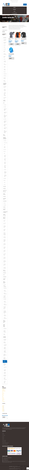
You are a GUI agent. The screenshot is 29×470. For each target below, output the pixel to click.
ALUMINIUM (5, 169)
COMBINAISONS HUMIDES (5, 112)
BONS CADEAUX (4, 135)
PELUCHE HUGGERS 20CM (4, 248)
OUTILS (4, 144)
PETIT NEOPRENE (4, 270)
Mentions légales (4, 441)
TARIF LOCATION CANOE (4, 282)
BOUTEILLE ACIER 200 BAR (5, 156)
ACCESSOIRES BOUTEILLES (5, 40)
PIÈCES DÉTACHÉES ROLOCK (5, 90)
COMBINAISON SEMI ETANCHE (5, 125)
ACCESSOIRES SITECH (5, 98)
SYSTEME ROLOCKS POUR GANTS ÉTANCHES (5, 94)
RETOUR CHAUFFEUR (5, 290)
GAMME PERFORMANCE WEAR (5, 355)
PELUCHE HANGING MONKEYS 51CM (4, 240)
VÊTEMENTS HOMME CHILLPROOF (5, 352)
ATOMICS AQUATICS (4, 100)
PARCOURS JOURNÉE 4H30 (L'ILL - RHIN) (5, 307)
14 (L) (2, 408)
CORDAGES (4, 188)
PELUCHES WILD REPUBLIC (4, 218)
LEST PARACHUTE (5, 64)
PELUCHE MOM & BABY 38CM (5, 261)
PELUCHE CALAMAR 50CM (5, 227)
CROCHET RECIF (4, 51)
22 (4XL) (3, 411)
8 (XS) (2, 406)
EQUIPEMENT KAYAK (4, 198)
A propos (3, 436)
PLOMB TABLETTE (5, 69)
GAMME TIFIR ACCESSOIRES (5, 379)
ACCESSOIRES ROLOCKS (5, 87)
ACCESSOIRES (4, 37)
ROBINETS (4, 180)
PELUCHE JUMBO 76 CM (5, 251)
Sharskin (11, 40)
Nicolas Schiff (10, 466)
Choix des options (11, 44)
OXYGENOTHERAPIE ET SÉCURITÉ (5, 212)
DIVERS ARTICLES (4, 194)
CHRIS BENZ (4, 186)
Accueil (3, 432)
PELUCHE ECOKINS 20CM (4, 230)
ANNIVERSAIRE (5, 328)
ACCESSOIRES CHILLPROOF (5, 345)
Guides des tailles (4, 440)
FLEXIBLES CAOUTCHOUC (5, 54)
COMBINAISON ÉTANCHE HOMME (5, 122)
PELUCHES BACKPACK (5, 267)
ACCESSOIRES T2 (5, 367)
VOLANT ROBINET (4, 147)
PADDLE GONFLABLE (4, 214)
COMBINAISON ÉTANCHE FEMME (5, 110)
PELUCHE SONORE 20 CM (5, 265)
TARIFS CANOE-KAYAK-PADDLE (4, 325)
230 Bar (4, 182)
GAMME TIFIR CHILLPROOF (5, 375)
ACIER (4, 153)
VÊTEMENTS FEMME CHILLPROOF (5, 348)
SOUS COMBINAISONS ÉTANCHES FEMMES (5, 116)
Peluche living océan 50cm (5, 258)
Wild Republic (3, 401)
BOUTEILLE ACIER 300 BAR (5, 163)
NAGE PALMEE (4, 334)
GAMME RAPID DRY (5, 361)
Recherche (3, 31)
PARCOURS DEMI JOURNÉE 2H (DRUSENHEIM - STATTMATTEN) (5, 287)
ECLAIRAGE (4, 196)
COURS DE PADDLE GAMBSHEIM (5, 331)
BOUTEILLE (5, 151)
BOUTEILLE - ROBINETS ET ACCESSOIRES (4, 138)
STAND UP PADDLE (4, 279)
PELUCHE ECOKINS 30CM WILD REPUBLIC (5, 233)
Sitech (2, 400)
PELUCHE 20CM (4, 221)
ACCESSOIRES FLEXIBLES (5, 42)
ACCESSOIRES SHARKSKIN (5, 339)
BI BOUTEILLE (5, 149)
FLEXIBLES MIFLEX (4, 56)
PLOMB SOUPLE (4, 66)
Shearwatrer (3, 399)
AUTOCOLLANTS (5, 142)
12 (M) (2, 407)
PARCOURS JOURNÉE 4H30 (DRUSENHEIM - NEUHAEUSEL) (5, 298)
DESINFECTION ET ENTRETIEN (4, 191)
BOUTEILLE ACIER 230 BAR (5, 159)
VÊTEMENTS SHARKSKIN (4, 337)
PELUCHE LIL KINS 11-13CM (5, 255)
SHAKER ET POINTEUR (5, 78)
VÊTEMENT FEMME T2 (5, 370)
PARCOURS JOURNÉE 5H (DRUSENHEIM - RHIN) (5, 312)
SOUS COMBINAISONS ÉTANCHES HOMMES (5, 131)
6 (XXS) (3, 405)
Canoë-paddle (3, 435)
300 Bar (4, 184)
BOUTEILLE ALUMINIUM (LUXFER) (5, 172)
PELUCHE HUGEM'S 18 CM (5, 244)
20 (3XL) (3, 410)
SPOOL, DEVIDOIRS (5, 80)
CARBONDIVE (5, 178)
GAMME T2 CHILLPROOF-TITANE (5, 364)
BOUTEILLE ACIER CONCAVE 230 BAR (5, 166)
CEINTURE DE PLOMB (5, 61)
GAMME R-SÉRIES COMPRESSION (5, 358)
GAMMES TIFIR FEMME (5, 382)
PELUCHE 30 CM (5, 223)
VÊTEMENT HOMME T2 (5, 373)
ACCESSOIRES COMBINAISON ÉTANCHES (4, 84)
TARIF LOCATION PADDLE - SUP (4, 321)
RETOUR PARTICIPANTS (5, 293)
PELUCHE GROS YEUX (5, 237)
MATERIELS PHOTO (4, 209)
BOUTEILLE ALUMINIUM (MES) (5, 176)
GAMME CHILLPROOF (5, 342)
